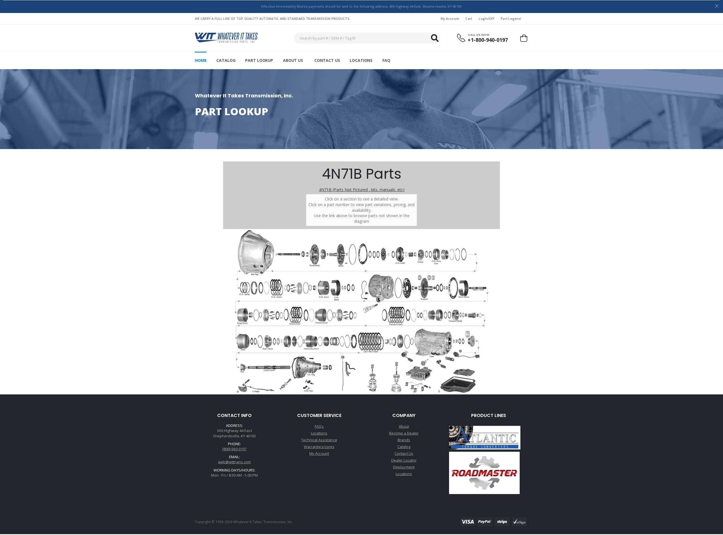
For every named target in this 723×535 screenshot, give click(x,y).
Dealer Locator (404, 460)
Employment (404, 467)
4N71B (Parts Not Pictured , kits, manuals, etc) (361, 189)
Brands (404, 439)
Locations (361, 60)
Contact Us (327, 60)
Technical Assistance (319, 439)
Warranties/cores (319, 446)
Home (200, 60)
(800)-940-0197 (234, 448)
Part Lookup (259, 60)
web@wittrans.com (234, 461)
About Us (293, 60)
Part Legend (511, 18)
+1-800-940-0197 (488, 40)
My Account (450, 18)
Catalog (225, 60)
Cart (468, 18)
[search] (434, 38)
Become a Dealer (404, 433)
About (404, 426)
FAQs (319, 426)
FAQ (386, 60)
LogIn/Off (486, 18)
